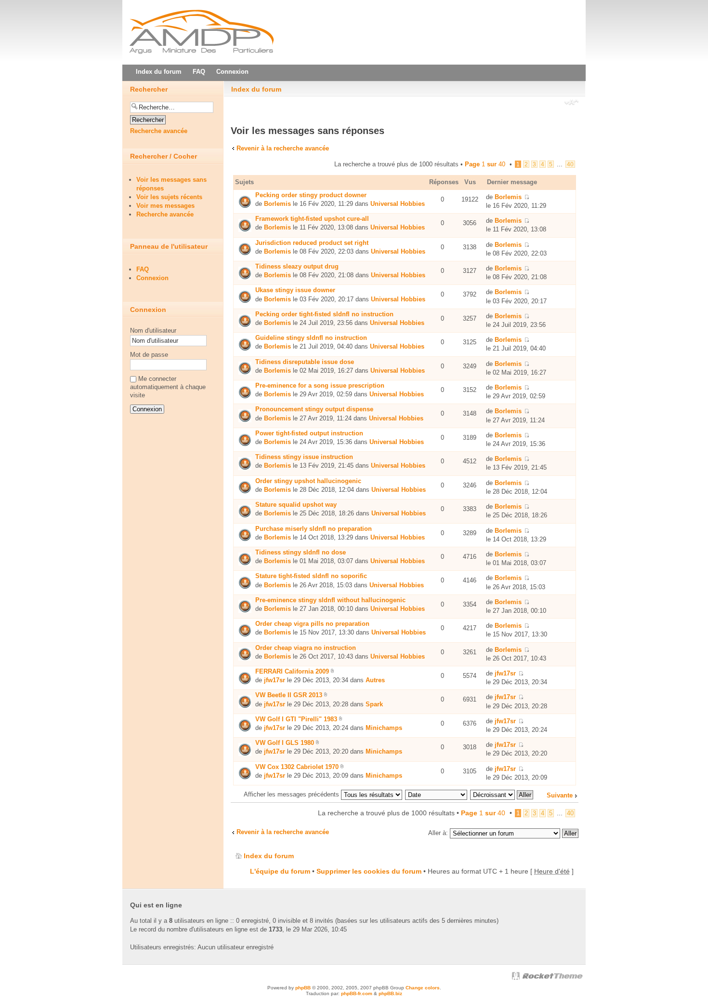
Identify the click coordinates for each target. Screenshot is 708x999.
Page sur (485, 164)
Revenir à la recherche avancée (282, 148)
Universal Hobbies (397, 203)
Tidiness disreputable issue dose (304, 361)
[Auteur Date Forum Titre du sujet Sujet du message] (436, 794)
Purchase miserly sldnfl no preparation (313, 528)
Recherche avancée (158, 131)
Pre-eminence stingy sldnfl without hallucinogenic (330, 600)
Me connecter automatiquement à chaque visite (168, 387)
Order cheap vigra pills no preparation (312, 623)
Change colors (423, 987)
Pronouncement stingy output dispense (314, 409)
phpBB (303, 987)
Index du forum (256, 89)
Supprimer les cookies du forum (368, 871)
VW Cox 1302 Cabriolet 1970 (297, 766)
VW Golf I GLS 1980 (284, 742)
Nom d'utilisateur (153, 330)
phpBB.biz (390, 993)
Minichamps (384, 727)
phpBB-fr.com (356, 993)
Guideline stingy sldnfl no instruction (311, 337)
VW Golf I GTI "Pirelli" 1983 (296, 719)
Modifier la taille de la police (571, 103)
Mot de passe (149, 354)
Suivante (560, 795)
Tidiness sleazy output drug (297, 266)
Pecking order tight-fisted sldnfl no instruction (324, 314)
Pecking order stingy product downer (311, 195)
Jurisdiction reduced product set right (311, 242)
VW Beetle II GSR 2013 (288, 695)
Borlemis (277, 203)
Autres (375, 680)
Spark (374, 704)
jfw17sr (274, 680)
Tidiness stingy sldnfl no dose (300, 552)
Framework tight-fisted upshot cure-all (312, 218)
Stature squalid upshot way (296, 504)
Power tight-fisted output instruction (309, 433)
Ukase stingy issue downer (295, 290)
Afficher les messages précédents (292, 794)
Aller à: (438, 833)
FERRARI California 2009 (292, 671)
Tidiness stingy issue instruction (304, 456)
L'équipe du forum (280, 871)
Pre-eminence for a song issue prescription (319, 385)
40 (570, 164)
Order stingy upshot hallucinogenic (308, 481)
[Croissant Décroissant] (502, 794)
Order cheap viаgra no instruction (305, 647)
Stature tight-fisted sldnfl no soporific (311, 576)
